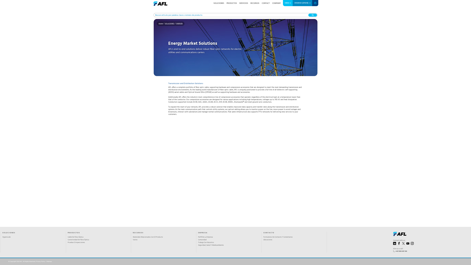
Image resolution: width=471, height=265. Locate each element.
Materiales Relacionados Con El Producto (148, 237)
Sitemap (49, 261)
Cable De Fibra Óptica (75, 237)
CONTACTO (268, 233)
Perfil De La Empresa (205, 237)
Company (276, 3)
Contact (266, 3)
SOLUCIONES (219, 3)
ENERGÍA (179, 23)
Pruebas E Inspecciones (76, 242)
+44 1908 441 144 (401, 251)
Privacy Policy (40, 261)
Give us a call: (398, 249)
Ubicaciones (267, 239)
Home (161, 23)
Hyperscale (6, 237)
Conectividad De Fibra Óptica (78, 239)
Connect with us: (399, 240)
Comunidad (202, 239)
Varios (135, 239)
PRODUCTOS (232, 3)
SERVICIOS (243, 3)
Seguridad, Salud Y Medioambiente (211, 245)
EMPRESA (203, 233)
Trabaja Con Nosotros (206, 242)
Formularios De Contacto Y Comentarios (278, 237)
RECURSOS (254, 3)
